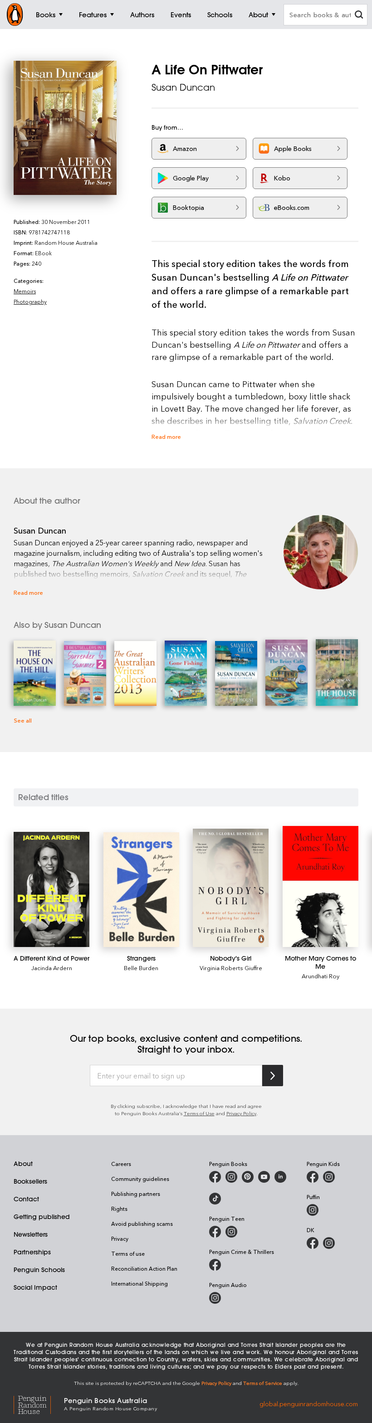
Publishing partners (135, 1194)
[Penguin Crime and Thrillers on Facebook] (215, 1265)
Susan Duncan (183, 87)
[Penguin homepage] (15, 14)
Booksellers (30, 1181)
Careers (121, 1164)
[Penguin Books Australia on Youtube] (264, 1177)
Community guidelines (140, 1179)
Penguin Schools (39, 1270)
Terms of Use (199, 1113)
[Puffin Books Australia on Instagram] (312, 1210)
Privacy (119, 1238)
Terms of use (128, 1253)
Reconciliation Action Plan (144, 1268)
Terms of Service (262, 1383)
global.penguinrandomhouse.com (308, 1403)
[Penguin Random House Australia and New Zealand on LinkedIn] (280, 1177)
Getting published (42, 1217)
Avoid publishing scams (142, 1223)
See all (23, 720)
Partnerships (32, 1252)
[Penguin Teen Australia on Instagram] (231, 1232)
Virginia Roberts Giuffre (231, 967)
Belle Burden (141, 967)
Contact (26, 1199)
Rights (119, 1208)
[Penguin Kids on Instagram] (329, 1177)
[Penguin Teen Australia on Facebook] (215, 1232)
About (23, 1164)
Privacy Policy (241, 1113)
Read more (166, 436)
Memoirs (25, 291)
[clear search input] (359, 15)
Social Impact (35, 1287)
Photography (30, 301)
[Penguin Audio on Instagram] (215, 1298)
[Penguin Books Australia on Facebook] (215, 1177)
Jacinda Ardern (51, 967)
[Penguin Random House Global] (39, 1404)
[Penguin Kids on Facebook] (312, 1177)
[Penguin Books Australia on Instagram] (231, 1177)
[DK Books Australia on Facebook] (312, 1243)
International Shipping (139, 1283)
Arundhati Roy (320, 975)
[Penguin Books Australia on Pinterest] (248, 1177)
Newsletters (31, 1234)
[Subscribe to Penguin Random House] (272, 1075)
